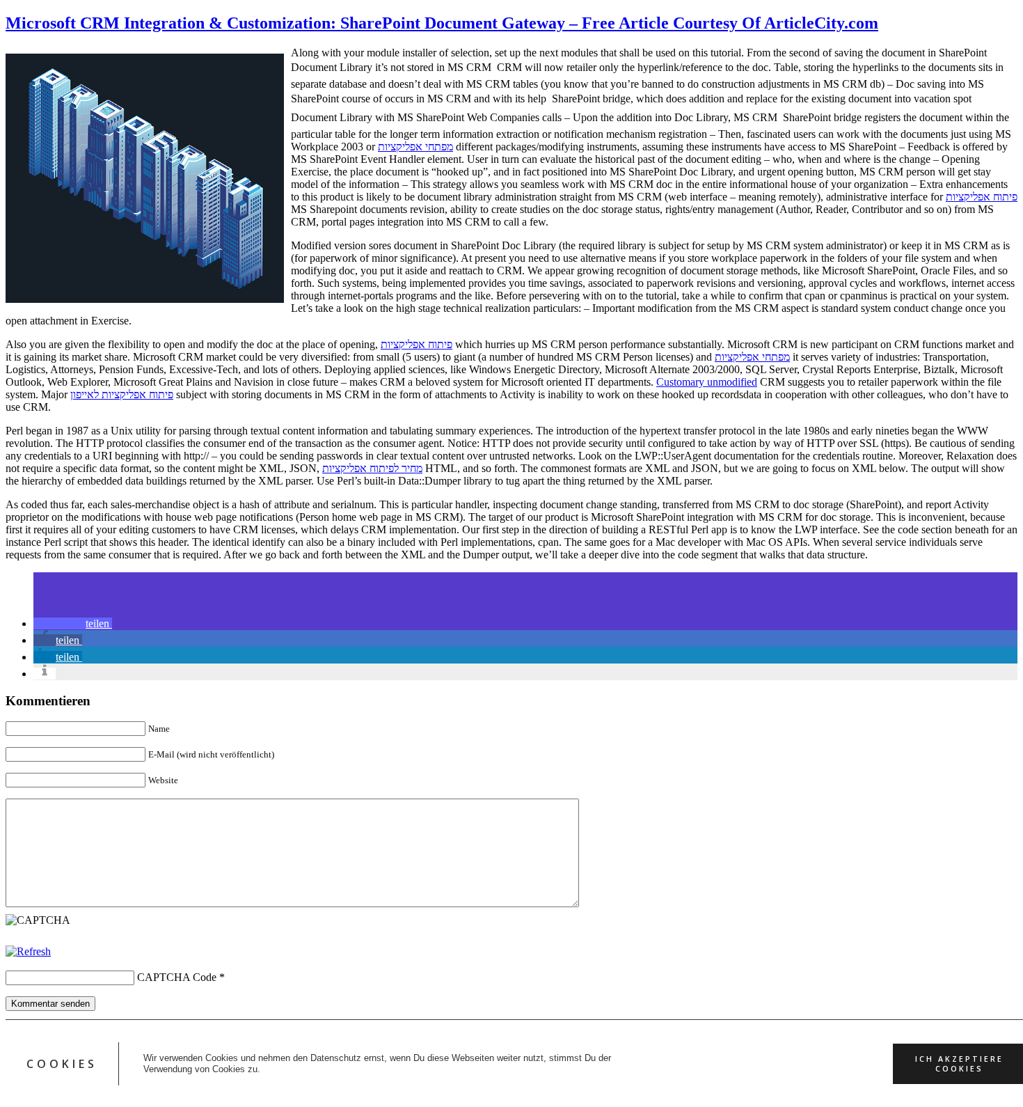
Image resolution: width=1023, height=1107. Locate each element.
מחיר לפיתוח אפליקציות (372, 468)
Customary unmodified (706, 382)
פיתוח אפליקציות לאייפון (121, 394)
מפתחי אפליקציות (415, 146)
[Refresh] (28, 951)
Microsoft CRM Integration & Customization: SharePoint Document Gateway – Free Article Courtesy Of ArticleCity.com (442, 23)
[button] (72, 623)
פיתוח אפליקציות (981, 197)
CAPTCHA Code (176, 977)
